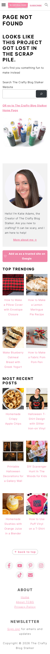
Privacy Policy (25, 606)
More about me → (25, 239)
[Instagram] (41, 565)
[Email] (30, 575)
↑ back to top (25, 552)
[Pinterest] (30, 565)
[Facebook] (9, 565)
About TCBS (25, 602)
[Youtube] (20, 565)
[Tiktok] (20, 575)
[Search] (41, 94)
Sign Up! (13, 629)
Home (25, 597)
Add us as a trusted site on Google (27, 256)
